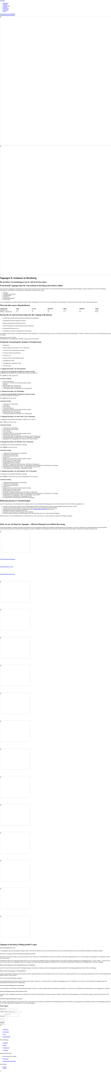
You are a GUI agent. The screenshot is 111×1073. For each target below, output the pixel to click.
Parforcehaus (6, 1047)
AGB (4, 1034)
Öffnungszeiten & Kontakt (9, 1061)
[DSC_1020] (15, 602)
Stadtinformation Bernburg (39, 509)
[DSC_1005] (15, 713)
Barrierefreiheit (6, 1036)
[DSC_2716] (15, 630)
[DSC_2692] (15, 797)
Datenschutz (6, 1032)
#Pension (5, 7)
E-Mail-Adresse (4, 1011)
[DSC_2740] (15, 825)
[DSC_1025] (15, 769)
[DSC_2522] (15, 908)
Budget (4, 1045)
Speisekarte (5, 1058)
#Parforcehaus (6, 6)
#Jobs (4, 11)
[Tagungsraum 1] (7, 14)
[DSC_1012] (15, 551)
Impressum (5, 1029)
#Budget (5, 4)
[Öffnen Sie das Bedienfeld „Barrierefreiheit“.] (0, 1071)
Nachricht (2, 1016)
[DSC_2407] (15, 881)
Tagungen (5, 1050)
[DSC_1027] (15, 685)
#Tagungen (5, 10)
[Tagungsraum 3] (7, 15)
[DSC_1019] (15, 741)
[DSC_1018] (15, 936)
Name (1, 1009)
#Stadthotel (5, 3)
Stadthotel (5, 1043)
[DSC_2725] (15, 853)
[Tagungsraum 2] (6, 566)
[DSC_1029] (15, 657)
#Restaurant (6, 8)
